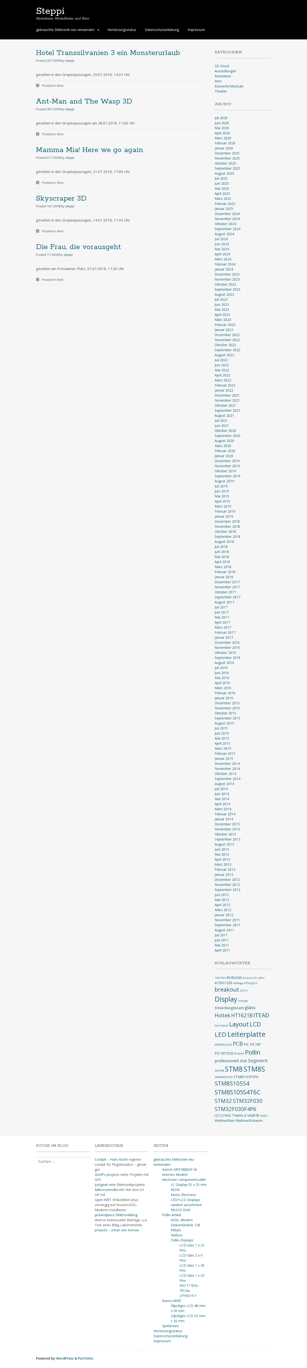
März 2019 (223, 506)
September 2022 (227, 350)
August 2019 (224, 481)
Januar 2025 (224, 208)
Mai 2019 (222, 496)
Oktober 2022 (225, 345)
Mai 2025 (222, 188)
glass (250, 1007)
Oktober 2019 (225, 471)
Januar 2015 (224, 758)
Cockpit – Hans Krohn (111, 1159)
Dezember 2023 (227, 274)
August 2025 (224, 173)
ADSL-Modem (182, 1220)
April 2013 (222, 859)
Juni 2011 (222, 940)
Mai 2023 (222, 309)
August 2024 (224, 234)
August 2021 (224, 415)
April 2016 (222, 683)
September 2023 (227, 289)
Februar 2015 (225, 753)
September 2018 (227, 536)
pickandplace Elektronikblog (116, 1215)
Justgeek (101, 1184)
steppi (69, 60)
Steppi (50, 11)
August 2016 (224, 662)
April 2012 (222, 904)
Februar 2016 (225, 693)
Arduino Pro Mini (254, 978)
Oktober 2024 (225, 223)
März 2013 (223, 864)
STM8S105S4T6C (237, 1092)
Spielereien (170, 1326)
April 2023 (222, 314)
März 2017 (223, 627)
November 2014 (227, 768)
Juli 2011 (221, 935)
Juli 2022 (221, 360)
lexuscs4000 (171, 1300)
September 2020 (227, 435)
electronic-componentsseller (184, 1179)
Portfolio (85, 1358)
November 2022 (227, 339)
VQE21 (264, 1115)
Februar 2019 (225, 511)
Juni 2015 (222, 733)
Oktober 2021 (225, 405)
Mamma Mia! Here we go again (89, 150)
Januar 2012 (224, 915)
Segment (258, 1060)
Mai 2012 (222, 899)
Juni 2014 (222, 793)
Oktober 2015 (225, 713)
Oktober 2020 (225, 430)
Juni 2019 (222, 491)
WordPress (65, 1358)
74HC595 (220, 978)
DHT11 (244, 990)
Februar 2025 (225, 203)
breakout (227, 989)
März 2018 (223, 566)
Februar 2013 (225, 869)
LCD (255, 1024)
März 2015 (223, 748)
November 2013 (227, 829)
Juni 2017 (222, 612)
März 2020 (223, 445)
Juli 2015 (221, 728)
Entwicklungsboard (229, 1008)
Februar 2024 (225, 264)
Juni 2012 (222, 894)
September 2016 (227, 657)
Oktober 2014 (225, 773)
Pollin (252, 1052)
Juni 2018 (222, 551)
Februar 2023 (225, 324)
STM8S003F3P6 (224, 1077)
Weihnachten (225, 1120)
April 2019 (222, 501)
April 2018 (222, 561)
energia (243, 1000)
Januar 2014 (224, 819)
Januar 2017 (224, 637)
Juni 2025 (222, 183)
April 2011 (222, 950)
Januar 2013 (224, 874)
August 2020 (224, 440)
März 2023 (223, 319)
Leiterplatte (246, 1034)
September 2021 (227, 410)
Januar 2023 (224, 329)
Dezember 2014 (227, 763)
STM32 (223, 1100)
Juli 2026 (221, 118)
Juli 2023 (221, 299)
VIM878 (253, 1115)
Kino (60, 85)
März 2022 (223, 380)
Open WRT (103, 1199)
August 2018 (224, 541)
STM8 (234, 1069)
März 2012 (223, 910)
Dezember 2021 (227, 395)
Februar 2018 (225, 572)
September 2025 (227, 168)
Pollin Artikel (171, 1215)
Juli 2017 (221, 607)
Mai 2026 (222, 128)
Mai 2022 (222, 370)
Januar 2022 (224, 390)
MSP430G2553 (223, 1044)
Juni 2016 (222, 672)
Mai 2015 (222, 738)
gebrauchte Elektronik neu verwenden (65, 29)
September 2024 (227, 229)
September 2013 (227, 839)
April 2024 (222, 254)
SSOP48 (219, 1070)
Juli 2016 (221, 667)
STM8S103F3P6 (246, 1076)
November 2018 (227, 526)
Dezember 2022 (227, 334)
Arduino (234, 977)
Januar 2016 (224, 698)
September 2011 (227, 925)
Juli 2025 (221, 178)
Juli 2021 (221, 420)
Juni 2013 (222, 849)
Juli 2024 (221, 239)
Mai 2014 (222, 799)
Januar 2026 (224, 148)
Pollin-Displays (182, 1240)
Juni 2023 (222, 304)
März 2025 (223, 198)
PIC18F (255, 1044)
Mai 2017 (222, 617)
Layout (239, 1024)
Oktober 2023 (225, 284)
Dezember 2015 (227, 703)
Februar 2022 (225, 385)
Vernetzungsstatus (121, 29)
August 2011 (224, 930)
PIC (246, 1044)
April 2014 (222, 804)
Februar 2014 (225, 814)
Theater (221, 91)
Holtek (222, 1015)
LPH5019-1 (188, 1295)
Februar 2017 (225, 632)
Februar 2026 (225, 143)
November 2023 (227, 279)
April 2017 (222, 622)
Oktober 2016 (225, 652)
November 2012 (227, 884)
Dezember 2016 (227, 642)
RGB (243, 1061)
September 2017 (227, 597)
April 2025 (222, 193)
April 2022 (222, 375)
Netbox (176, 1235)
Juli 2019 (221, 486)
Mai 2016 (222, 677)
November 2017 (227, 587)
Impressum (196, 29)
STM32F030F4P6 (235, 1109)
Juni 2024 (222, 244)
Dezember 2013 (227, 824)
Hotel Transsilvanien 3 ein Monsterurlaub (108, 53)
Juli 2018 (221, 546)
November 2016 (227, 647)
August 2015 (224, 723)
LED (220, 1034)
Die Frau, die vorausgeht (78, 247)
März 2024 (223, 259)
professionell (227, 1060)
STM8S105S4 (232, 1083)
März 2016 (223, 688)
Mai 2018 (222, 556)
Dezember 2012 (227, 879)
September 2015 (227, 718)
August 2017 (224, 602)
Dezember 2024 (227, 213)
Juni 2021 (222, 425)
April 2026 (222, 133)
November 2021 (227, 400)
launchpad (221, 1025)
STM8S (254, 1069)
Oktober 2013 (225, 834)
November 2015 (227, 708)
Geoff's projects (107, 1174)
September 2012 (227, 889)
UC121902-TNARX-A (230, 1115)
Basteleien (223, 76)
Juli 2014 (221, 788)
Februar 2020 (225, 450)
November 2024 (227, 218)
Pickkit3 (239, 1053)
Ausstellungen (225, 71)
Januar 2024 (224, 269)
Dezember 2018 (227, 521)
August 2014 (224, 783)
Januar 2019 (224, 516)
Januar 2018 (224, 577)
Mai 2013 (222, 854)
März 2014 (223, 809)
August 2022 (224, 355)
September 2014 (227, 778)
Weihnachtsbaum (249, 1120)
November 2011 (227, 920)
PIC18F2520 (224, 1053)
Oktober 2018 (225, 531)
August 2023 (224, 294)
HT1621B (242, 1015)
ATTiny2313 (250, 983)
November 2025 (227, 158)
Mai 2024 (222, 249)
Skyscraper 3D (61, 198)
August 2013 (224, 844)
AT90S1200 (223, 983)
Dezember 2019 (227, 461)
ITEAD (261, 1015)
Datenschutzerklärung (162, 29)
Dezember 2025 (227, 153)
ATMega (238, 983)
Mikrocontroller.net (109, 1189)
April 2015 (222, 743)
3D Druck (222, 66)
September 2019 (227, 476)
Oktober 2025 (225, 163)
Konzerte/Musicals (229, 86)
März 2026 (223, 138)
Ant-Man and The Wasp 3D (84, 101)
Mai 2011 (222, 945)
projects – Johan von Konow (117, 1230)
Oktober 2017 (225, 592)
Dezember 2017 (227, 582)
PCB (238, 1043)
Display (226, 999)
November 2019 (227, 466)
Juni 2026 (222, 123)
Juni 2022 (222, 365)
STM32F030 (247, 1100)
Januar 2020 (224, 456)
